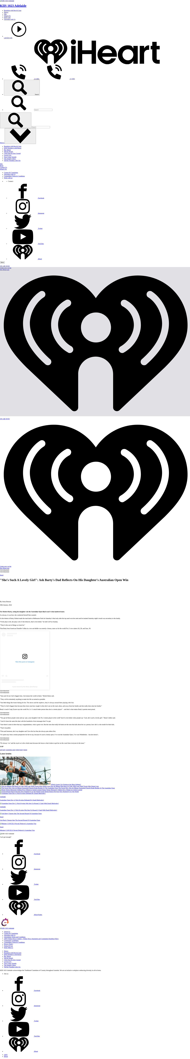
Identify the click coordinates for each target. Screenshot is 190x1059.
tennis (25, 750)
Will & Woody (8, 151)
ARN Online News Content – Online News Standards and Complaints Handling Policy (31, 939)
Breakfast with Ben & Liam (12, 10)
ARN (5, 1055)
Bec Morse (7, 150)
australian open (10, 750)
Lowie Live (7, 155)
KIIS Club (7, 17)
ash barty (3, 750)
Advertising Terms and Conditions (14, 937)
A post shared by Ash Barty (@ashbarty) (24, 686)
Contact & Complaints (11, 172)
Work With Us (8, 947)
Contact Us (3, 167)
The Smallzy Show (10, 159)
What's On (7, 16)
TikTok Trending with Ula (12, 160)
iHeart (6, 1056)
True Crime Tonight (10, 157)
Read (1, 166)
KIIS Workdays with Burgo (12, 148)
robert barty (19, 750)
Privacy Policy (8, 944)
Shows (6, 12)
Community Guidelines (11, 940)
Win (5, 14)
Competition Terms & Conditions (14, 176)
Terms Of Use (8, 946)
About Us (7, 931)
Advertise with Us (9, 19)
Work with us (8, 178)
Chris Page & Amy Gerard (12, 153)
